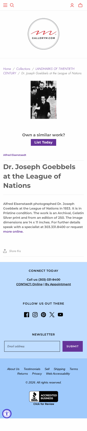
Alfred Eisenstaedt (14, 154)
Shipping (59, 369)
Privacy (37, 373)
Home (7, 68)
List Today (43, 142)
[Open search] (12, 5)
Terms (73, 369)
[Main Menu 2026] (5, 5)
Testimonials (32, 369)
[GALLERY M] (43, 33)
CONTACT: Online (29, 284)
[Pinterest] (43, 314)
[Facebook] (26, 314)
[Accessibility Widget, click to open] (7, 413)
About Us (13, 369)
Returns (22, 373)
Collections (23, 68)
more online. (13, 231)
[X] (51, 314)
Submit (73, 346)
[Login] (72, 5)
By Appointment (58, 284)
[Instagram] (35, 314)
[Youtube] (60, 314)
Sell (47, 369)
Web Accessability (58, 373)
